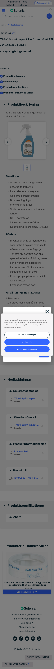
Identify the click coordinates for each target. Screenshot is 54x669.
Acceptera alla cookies (27, 349)
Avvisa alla (27, 342)
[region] (27, 334)
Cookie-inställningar (27, 335)
